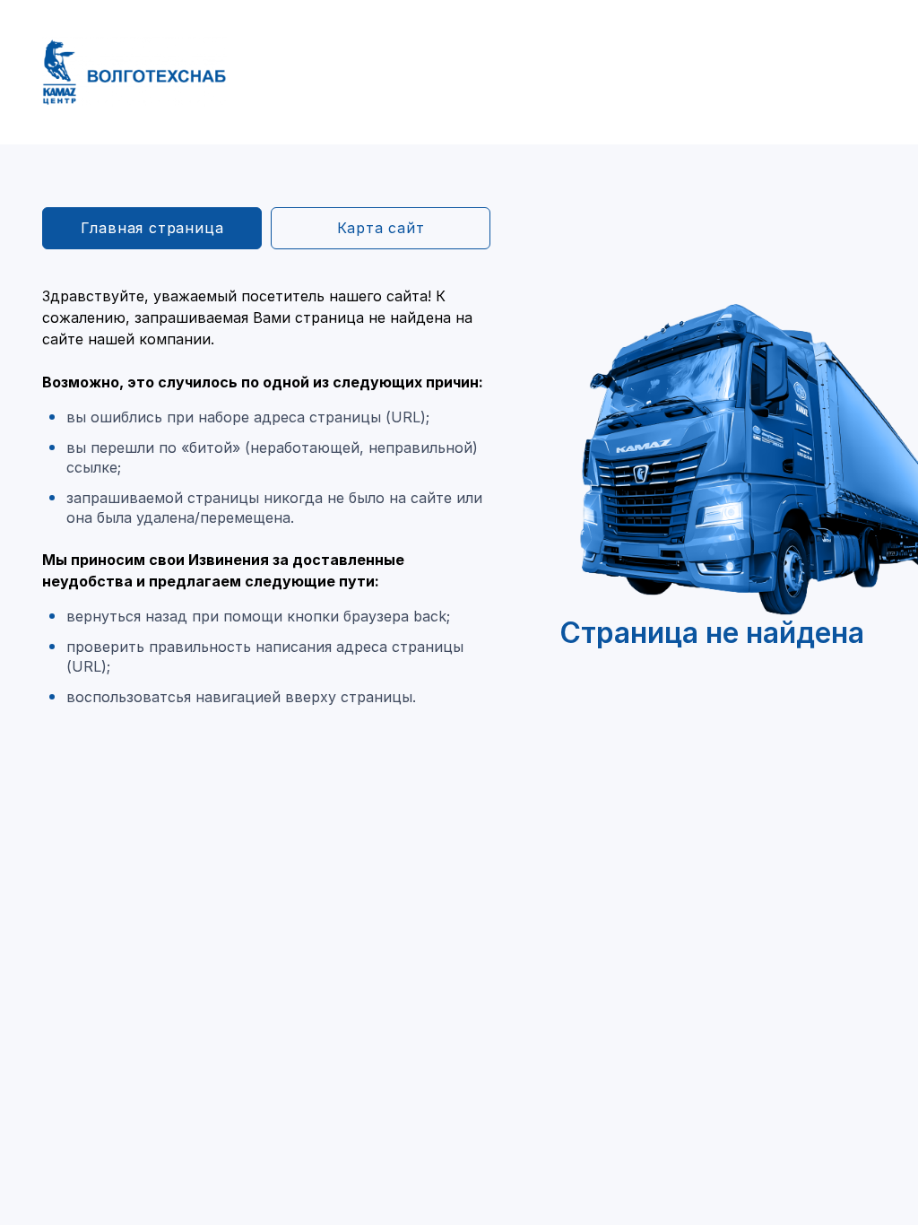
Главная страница (152, 228)
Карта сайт (381, 228)
